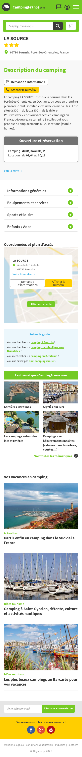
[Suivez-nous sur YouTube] (51, 730)
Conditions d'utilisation (39, 745)
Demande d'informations (28, 82)
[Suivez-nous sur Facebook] (31, 730)
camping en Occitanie (44, 356)
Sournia (30, 269)
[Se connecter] (68, 7)
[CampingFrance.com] (41, 7)
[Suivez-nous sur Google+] (41, 730)
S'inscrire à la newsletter (58, 708)
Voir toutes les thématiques (53, 456)
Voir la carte (11, 171)
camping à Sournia (42, 342)
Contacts (72, 745)
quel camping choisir (42, 361)
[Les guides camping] (59, 7)
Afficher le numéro (58, 283)
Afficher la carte (41, 304)
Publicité (60, 745)
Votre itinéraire (22, 274)
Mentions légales (14, 745)
